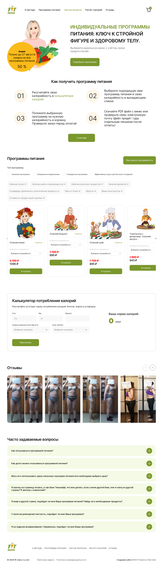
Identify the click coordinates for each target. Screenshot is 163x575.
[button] (7, 238)
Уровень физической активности (25, 325)
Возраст (68, 313)
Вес (40, 313)
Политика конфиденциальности (71, 560)
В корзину (26, 271)
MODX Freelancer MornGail (144, 560)
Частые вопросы (73, 10)
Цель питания (57, 325)
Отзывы (110, 10)
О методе (30, 10)
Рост (14, 313)
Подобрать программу (85, 62)
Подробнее (38, 242)
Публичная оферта (45, 560)
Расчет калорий (93, 10)
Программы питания (49, 10)
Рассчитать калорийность (139, 160)
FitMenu (12, 10)
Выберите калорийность (19, 249)
